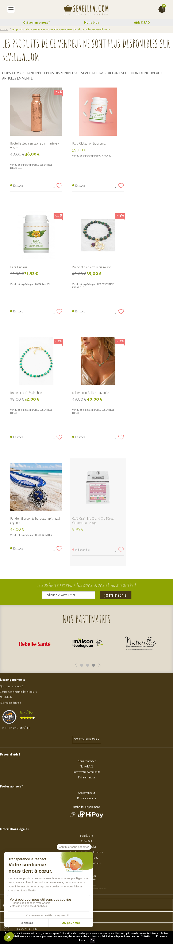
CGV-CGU (86, 841)
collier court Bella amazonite (90, 392)
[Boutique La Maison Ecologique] (34, 643)
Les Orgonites (43, 535)
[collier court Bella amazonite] (98, 363)
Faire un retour (86, 777)
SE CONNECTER (25, 929)
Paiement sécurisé (10, 702)
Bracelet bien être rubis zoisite (91, 267)
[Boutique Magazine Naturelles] (87, 643)
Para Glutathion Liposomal (89, 143)
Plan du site (86, 835)
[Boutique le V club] (140, 643)
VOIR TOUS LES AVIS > (86, 739)
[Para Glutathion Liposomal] (98, 113)
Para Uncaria (18, 267)
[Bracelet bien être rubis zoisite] (98, 237)
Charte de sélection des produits (18, 691)
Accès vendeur (86, 792)
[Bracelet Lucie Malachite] (36, 363)
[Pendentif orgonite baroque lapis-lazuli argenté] (36, 488)
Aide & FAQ (142, 22)
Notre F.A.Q (86, 766)
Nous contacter (87, 761)
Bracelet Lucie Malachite (26, 392)
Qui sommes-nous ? (36, 22)
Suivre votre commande (86, 772)
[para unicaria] (36, 237)
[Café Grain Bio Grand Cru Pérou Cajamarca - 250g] (98, 488)
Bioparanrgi (104, 155)
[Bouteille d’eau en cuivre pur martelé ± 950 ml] (36, 113)
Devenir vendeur (86, 798)
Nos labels (6, 697)
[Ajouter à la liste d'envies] (59, 185)
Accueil (4, 29)
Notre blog (91, 22)
